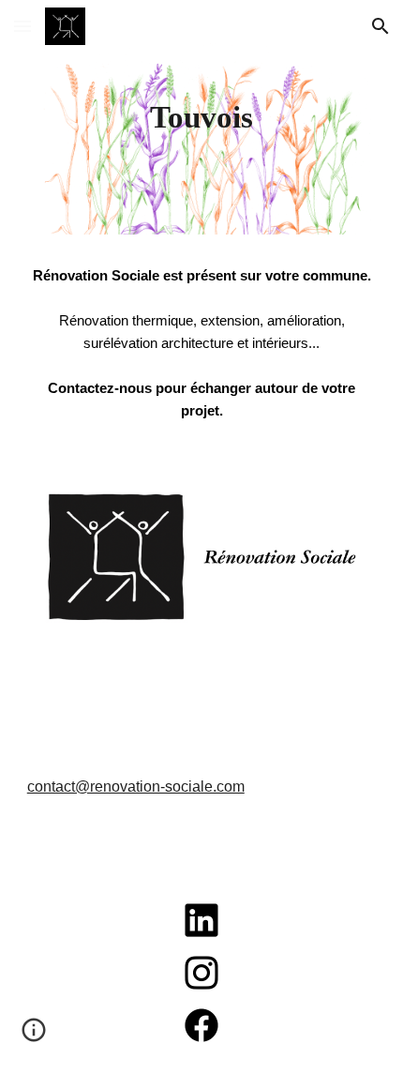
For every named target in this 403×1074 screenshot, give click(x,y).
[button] (22, 26)
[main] (202, 117)
